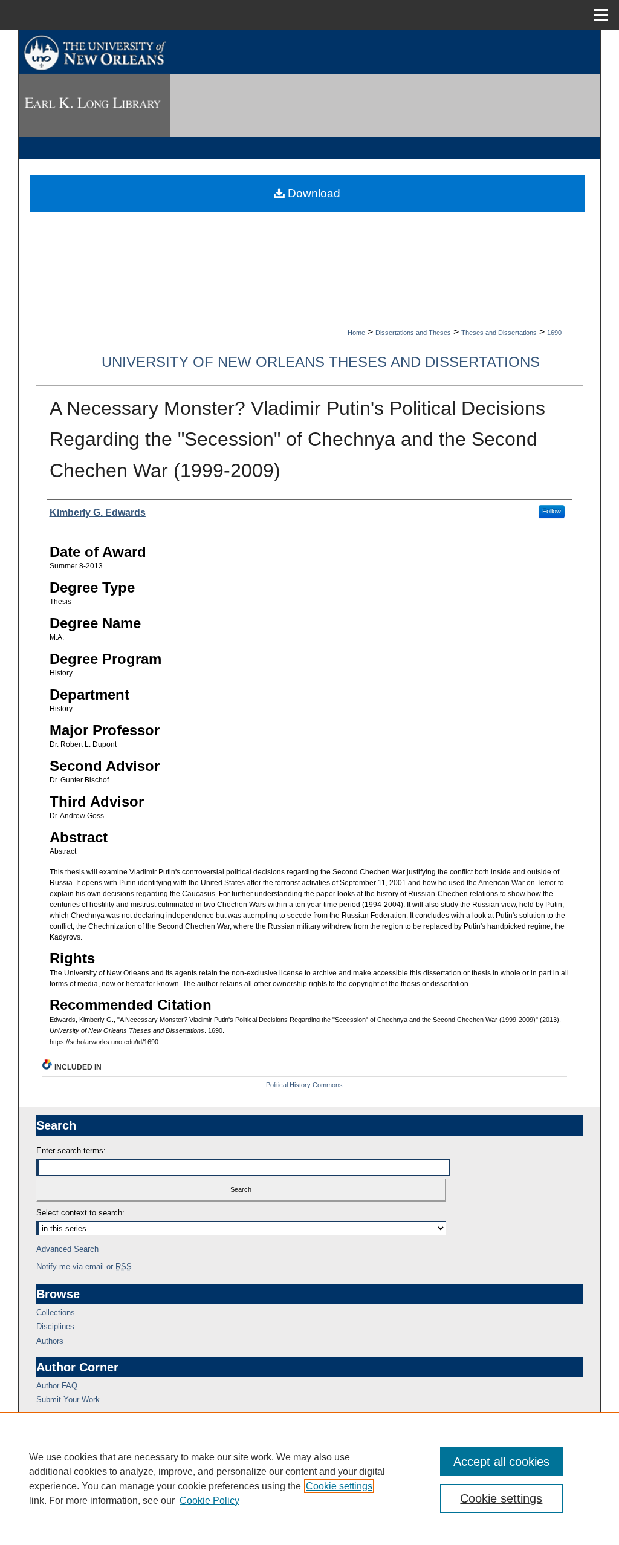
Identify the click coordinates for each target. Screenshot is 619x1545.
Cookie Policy (209, 1500)
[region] (309, 1478)
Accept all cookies (501, 1461)
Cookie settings (339, 1486)
